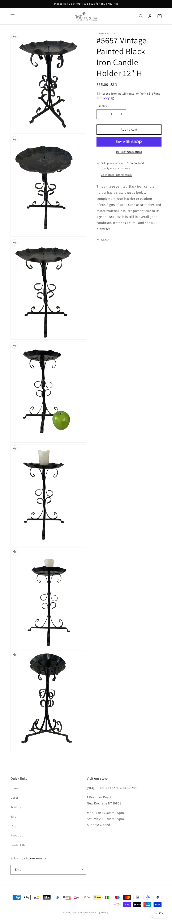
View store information (116, 175)
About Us (16, 835)
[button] (12, 16)
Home (14, 788)
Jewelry (15, 807)
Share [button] (105, 240)
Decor (14, 797)
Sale (13, 816)
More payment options (129, 151)
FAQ (13, 826)
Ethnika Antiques (80, 912)
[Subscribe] (81, 870)
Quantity (101, 106)
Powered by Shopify (99, 912)
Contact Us (17, 845)
